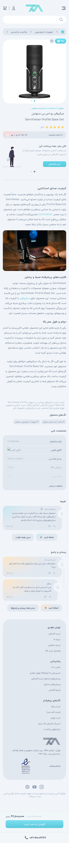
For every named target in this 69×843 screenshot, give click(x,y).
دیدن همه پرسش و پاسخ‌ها (23, 607)
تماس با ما (56, 667)
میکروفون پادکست (52, 729)
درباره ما (57, 639)
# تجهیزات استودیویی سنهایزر (26, 422)
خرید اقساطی (54, 633)
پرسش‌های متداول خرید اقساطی (46, 678)
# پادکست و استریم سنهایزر (53, 422)
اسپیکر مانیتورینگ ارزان (49, 723)
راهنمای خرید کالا (53, 650)
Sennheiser (46, 214)
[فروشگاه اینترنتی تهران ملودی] (34, 8)
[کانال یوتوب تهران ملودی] (34, 787)
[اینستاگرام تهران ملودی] (41, 787)
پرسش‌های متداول (52, 684)
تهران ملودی (54, 627)
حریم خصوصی (54, 645)
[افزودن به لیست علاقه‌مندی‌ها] (51, 41)
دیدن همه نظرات (22, 537)
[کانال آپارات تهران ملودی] (27, 787)
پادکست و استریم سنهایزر (43, 108)
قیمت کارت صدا (54, 712)
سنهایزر (60, 108)
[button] (34, 101)
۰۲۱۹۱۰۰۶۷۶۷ (55, 766)
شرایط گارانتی (55, 690)
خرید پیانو (56, 706)
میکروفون (24, 298)
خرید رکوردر (55, 717)
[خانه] (62, 32)
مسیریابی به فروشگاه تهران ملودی (45, 672)
